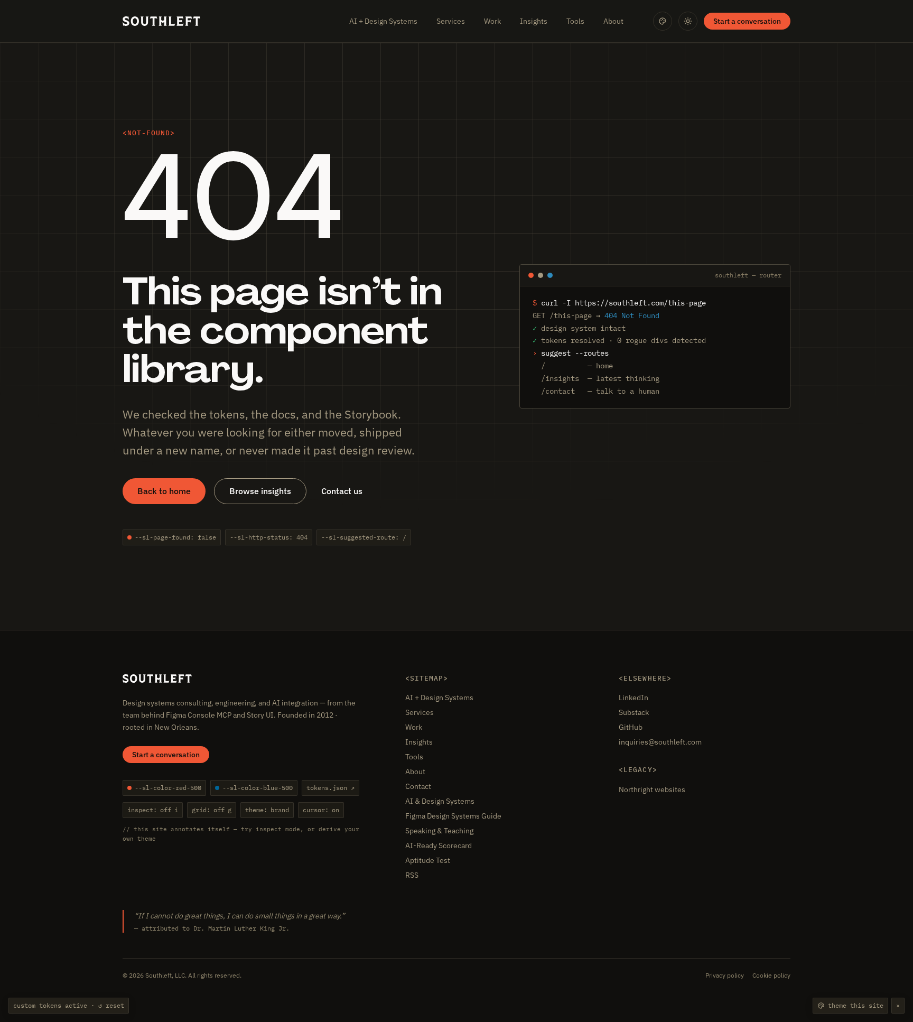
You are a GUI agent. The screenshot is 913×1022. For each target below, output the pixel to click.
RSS (411, 875)
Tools (575, 21)
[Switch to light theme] (687, 21)
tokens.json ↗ (330, 788)
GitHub (630, 727)
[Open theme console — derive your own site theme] (662, 21)
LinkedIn (633, 697)
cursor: (321, 810)
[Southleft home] (161, 21)
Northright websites (652, 789)
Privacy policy (724, 975)
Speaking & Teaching (439, 830)
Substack (634, 712)
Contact (418, 786)
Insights (533, 21)
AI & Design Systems (439, 801)
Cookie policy (771, 975)
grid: (211, 810)
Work (492, 21)
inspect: (152, 810)
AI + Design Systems (383, 21)
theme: (267, 810)
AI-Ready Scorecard (438, 845)
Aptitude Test (427, 860)
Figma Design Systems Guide (453, 816)
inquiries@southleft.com (660, 742)
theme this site (855, 1005)
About (613, 21)
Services (450, 21)
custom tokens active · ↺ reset (68, 1005)
